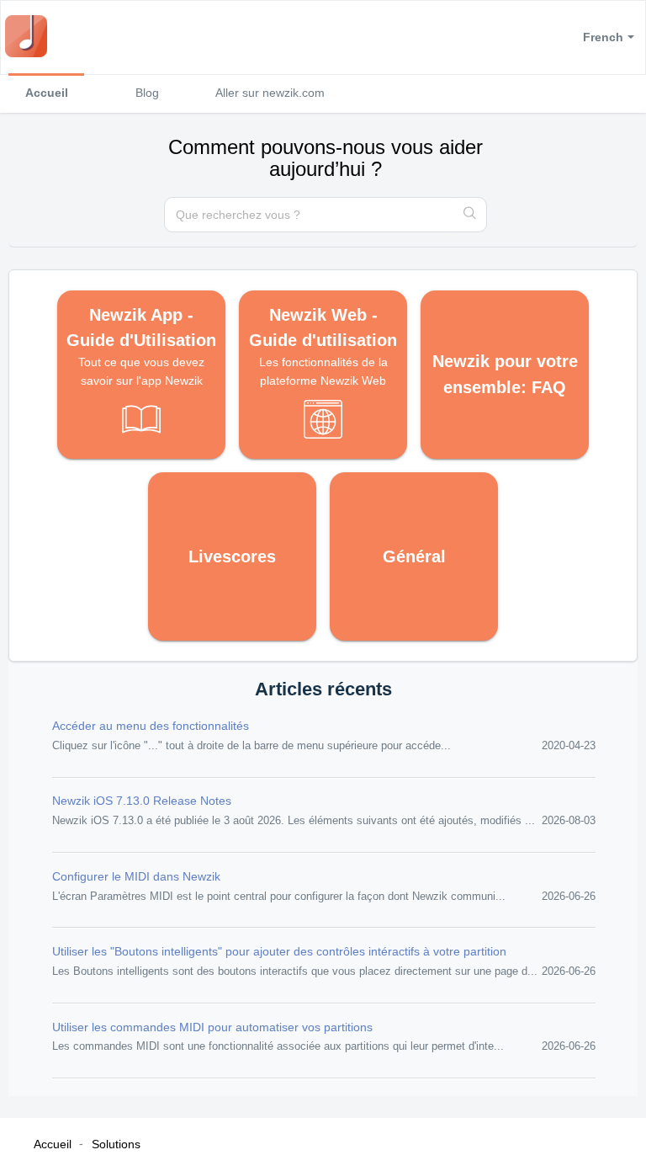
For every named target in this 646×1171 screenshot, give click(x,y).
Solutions (116, 1144)
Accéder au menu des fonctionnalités (150, 725)
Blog (147, 92)
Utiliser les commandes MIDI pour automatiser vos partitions (212, 1027)
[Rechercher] (470, 215)
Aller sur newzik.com (270, 92)
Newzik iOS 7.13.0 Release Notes (141, 800)
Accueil (46, 92)
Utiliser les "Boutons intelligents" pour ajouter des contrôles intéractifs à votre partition (279, 951)
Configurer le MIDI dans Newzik (136, 876)
